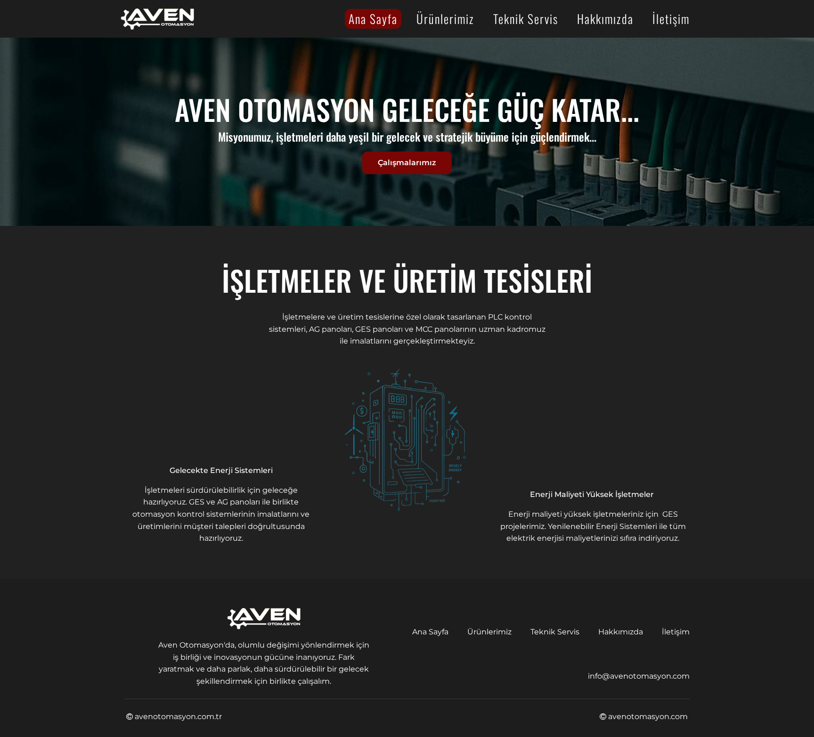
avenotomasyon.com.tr (177, 716)
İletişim (671, 18)
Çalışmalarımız (407, 162)
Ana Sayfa (373, 18)
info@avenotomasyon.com (639, 676)
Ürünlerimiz (445, 18)
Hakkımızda (605, 18)
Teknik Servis (525, 18)
